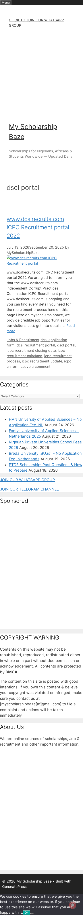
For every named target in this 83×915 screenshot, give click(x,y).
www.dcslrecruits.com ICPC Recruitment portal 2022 (38, 227)
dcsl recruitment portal (36, 345)
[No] (32, 913)
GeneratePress (14, 886)
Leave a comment (35, 366)
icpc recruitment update (42, 361)
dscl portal (66, 345)
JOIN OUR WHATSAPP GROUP (27, 480)
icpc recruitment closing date (31, 350)
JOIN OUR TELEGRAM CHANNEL (29, 489)
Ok (26, 912)
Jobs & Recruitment (23, 340)
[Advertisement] (41, 73)
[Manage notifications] (72, 905)
